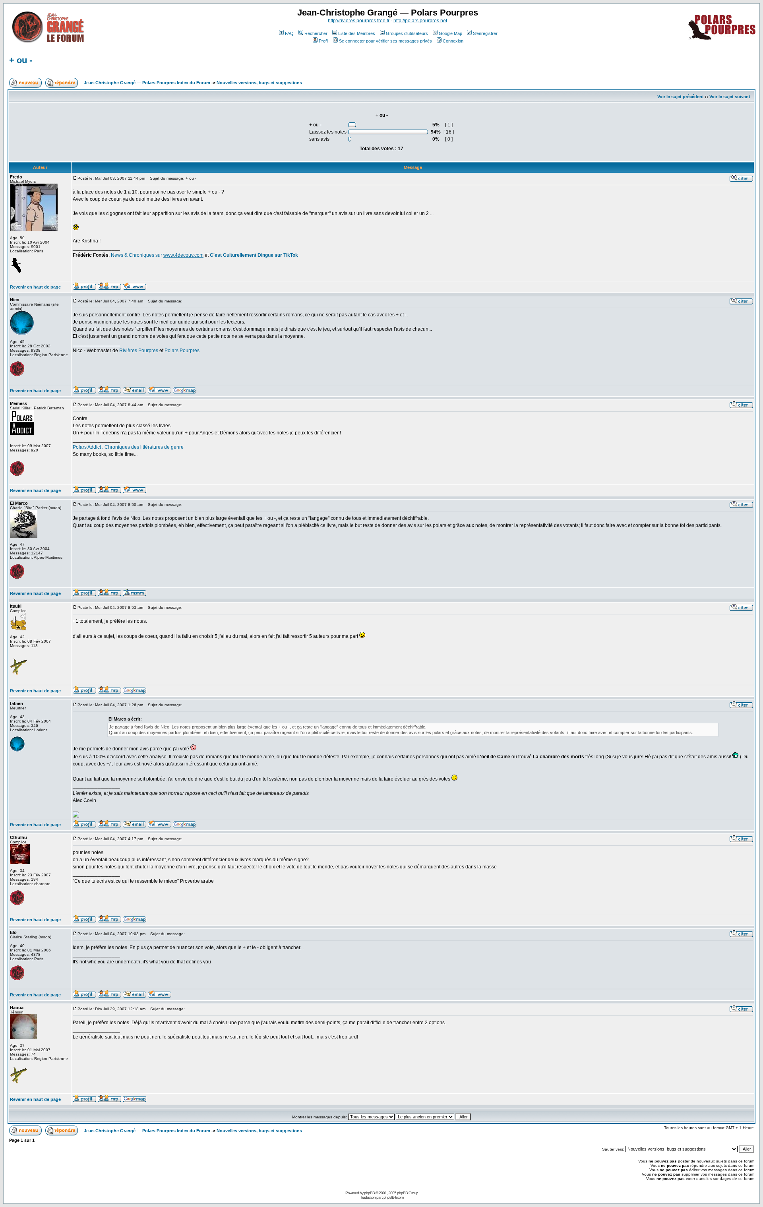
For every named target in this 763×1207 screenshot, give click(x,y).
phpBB (369, 1193)
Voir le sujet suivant (729, 96)
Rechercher (315, 33)
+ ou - (20, 60)
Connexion (453, 41)
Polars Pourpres (182, 350)
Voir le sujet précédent (680, 96)
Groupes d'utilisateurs (407, 33)
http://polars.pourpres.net (420, 20)
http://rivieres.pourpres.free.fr (358, 20)
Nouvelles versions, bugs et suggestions (259, 82)
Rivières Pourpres (138, 350)
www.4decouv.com (183, 255)
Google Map (450, 33)
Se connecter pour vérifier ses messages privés (385, 41)
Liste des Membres (356, 33)
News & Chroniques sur (137, 255)
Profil (323, 41)
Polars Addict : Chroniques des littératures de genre (128, 447)
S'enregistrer (485, 33)
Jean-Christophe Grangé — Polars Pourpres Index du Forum (147, 82)
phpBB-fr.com (393, 1197)
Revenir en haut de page (35, 287)
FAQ (289, 33)
